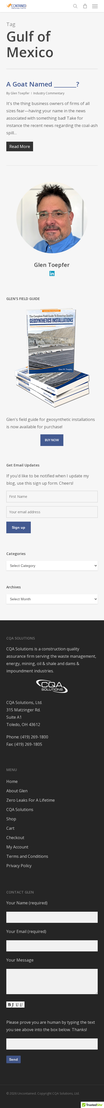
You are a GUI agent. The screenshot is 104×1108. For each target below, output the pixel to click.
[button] (95, 6)
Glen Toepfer (20, 93)
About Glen (17, 791)
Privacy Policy (19, 865)
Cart (10, 828)
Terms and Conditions (27, 856)
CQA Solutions (19, 809)
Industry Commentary (48, 93)
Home (12, 781)
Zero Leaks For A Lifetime (30, 800)
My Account (17, 847)
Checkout (15, 837)
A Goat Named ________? (42, 84)
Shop (11, 819)
